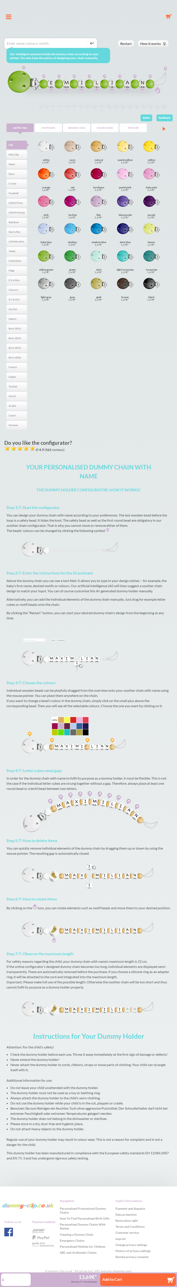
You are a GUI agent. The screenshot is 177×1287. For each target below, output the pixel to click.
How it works (150, 43)
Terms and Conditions (130, 1226)
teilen (146, 117)
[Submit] (91, 43)
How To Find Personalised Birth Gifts (84, 1218)
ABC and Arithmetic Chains (78, 1252)
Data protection (126, 1214)
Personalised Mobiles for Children (83, 1246)
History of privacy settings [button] (133, 1251)
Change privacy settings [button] (131, 1245)
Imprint (120, 1239)
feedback (165, 117)
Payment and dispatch (130, 1208)
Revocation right (126, 1220)
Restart (126, 43)
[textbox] (46, 43)
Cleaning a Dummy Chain (76, 1234)
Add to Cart (112, 1279)
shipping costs (121, 1271)
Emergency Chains (72, 1240)
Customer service (127, 1232)
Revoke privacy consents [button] (132, 1257)
